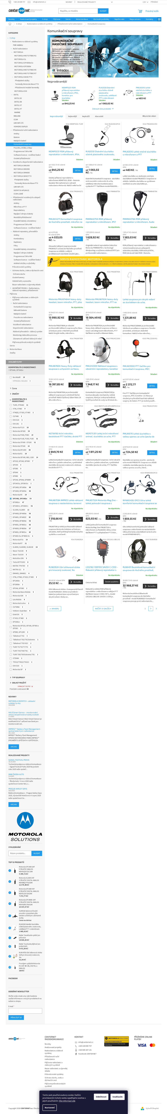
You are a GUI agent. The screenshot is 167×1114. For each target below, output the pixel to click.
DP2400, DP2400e (22, 487)
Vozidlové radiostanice (22, 324)
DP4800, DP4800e (22, 528)
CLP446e (18, 607)
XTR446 (17, 658)
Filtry (16, 245)
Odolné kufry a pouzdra (21, 281)
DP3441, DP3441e (16, 370)
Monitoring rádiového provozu (25, 335)
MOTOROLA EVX (20, 91)
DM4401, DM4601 (21, 573)
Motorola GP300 (21, 431)
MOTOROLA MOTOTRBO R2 (25, 55)
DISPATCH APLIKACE (21, 190)
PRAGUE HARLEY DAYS (17, 789)
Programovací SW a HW (23, 151)
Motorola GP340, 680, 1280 (25, 457)
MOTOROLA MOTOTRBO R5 (25, 70)
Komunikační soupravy (22, 144)
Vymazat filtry (24, 686)
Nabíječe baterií (20, 140)
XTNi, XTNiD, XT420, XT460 (25, 577)
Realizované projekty (86, 2)
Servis (12, 345)
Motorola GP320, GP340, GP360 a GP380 (26, 627)
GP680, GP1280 (20, 632)
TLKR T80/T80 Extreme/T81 (25, 654)
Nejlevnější (72, 116)
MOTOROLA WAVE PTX (23, 77)
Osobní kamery (18, 277)
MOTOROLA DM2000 (22, 169)
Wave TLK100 (20, 551)
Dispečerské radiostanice (23, 328)
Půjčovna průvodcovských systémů (26, 342)
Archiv (14, 747)
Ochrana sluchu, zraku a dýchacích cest (27, 270)
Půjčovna (13, 294)
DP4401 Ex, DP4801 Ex (23, 536)
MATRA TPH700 (20, 566)
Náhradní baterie (20, 310)
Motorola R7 (20, 543)
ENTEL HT (18, 109)
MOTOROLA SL (20, 59)
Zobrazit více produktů (101, 109)
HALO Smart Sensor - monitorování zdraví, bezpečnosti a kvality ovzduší (23, 713)
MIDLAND (17, 116)
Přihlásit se (16, 1017)
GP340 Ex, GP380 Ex (22, 483)
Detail (78, 170)
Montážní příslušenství (22, 217)
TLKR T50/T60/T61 (22, 651)
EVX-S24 (17, 420)
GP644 (17, 472)
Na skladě (19, 377)
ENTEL (16, 94)
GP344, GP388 (20, 588)
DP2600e (18, 584)
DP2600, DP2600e (22, 491)
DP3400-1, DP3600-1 (23, 506)
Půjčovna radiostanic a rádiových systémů (25, 298)
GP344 (17, 465)
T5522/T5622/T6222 (22, 662)
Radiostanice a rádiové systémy (25, 41)
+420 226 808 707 (85, 1046)
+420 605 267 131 (85, 1050)
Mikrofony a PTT (20, 207)
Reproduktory (19, 210)
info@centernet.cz (85, 1042)
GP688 (17, 476)
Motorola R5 (20, 494)
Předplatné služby (22, 80)
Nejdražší (86, 116)
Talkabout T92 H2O (22, 643)
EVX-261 (17, 424)
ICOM (16, 119)
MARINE (17, 112)
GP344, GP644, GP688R (23, 480)
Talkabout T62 (20, 636)
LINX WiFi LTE (18, 123)
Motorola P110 (21, 427)
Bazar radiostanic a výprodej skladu (26, 284)
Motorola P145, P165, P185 (25, 438)
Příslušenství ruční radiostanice (25, 130)
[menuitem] (11, 19)
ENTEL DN (18, 102)
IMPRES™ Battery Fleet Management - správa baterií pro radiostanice (24, 730)
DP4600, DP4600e (22, 521)
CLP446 (17, 416)
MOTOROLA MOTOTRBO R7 (25, 73)
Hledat (103, 11)
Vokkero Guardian (21, 611)
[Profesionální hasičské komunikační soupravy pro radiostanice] (103, 56)
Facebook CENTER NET (87, 1054)
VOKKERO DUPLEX (21, 126)
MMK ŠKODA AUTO (16, 774)
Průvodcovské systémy (21, 267)
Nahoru (55, 608)
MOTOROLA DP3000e (22, 66)
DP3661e (18, 502)
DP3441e (18, 622)
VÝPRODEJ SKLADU (21, 381)
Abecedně (99, 116)
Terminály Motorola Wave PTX (27, 84)
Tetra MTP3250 (20, 562)
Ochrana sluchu (19, 274)
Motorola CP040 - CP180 (24, 442)
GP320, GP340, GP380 (23, 461)
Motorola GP (19, 669)
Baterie (17, 137)
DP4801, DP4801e (22, 532)
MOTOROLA (18, 52)
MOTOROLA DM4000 (22, 172)
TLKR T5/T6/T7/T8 (22, 647)
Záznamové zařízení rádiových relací (27, 338)
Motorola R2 (20, 453)
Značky (12, 353)
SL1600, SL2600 (21, 510)
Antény (16, 133)
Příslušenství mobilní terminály (27, 87)
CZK (144, 2)
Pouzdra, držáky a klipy (23, 148)
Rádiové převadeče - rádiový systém (27, 331)
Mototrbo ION (20, 558)
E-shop (12, 38)
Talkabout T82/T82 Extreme (25, 639)
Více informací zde (67, 1100)
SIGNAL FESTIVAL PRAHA (18, 760)
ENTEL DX (18, 98)
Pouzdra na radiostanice (23, 317)
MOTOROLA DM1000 (22, 165)
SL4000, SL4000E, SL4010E (25, 547)
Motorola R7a (20, 539)
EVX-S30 (17, 666)
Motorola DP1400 (21, 450)
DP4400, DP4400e (22, 513)
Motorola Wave (16, 349)
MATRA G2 (18, 569)
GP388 (17, 468)
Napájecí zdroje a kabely (23, 214)
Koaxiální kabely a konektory (25, 221)
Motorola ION (20, 595)
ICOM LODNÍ (18, 194)
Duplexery (18, 242)
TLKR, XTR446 (20, 405)
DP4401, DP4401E (22, 517)
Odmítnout (101, 1096)
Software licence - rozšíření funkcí (27, 155)
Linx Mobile (19, 599)
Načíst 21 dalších (103, 608)
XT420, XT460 (20, 618)
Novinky (69, 2)
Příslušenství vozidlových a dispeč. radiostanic (27, 198)
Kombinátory (19, 238)
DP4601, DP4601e (22, 524)
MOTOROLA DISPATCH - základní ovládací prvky (21, 702)
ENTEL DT (18, 105)
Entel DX (18, 614)
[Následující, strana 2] (150, 608)
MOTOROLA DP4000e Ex (23, 63)
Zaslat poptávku (112, 581)
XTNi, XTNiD (19, 408)
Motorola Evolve (21, 603)
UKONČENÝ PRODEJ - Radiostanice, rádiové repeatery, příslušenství (26, 289)
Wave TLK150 (20, 554)
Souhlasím (117, 1096)
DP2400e (18, 581)
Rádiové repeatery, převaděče (25, 231)
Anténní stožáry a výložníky (24, 263)
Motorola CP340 (21, 446)
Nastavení (50, 1107)
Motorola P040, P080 (23, 435)
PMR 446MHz (18, 45)
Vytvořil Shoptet (152, 1108)
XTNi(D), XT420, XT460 (23, 412)
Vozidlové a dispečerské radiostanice (28, 162)
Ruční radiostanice (20, 48)
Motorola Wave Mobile (23, 592)
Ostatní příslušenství (22, 158)
